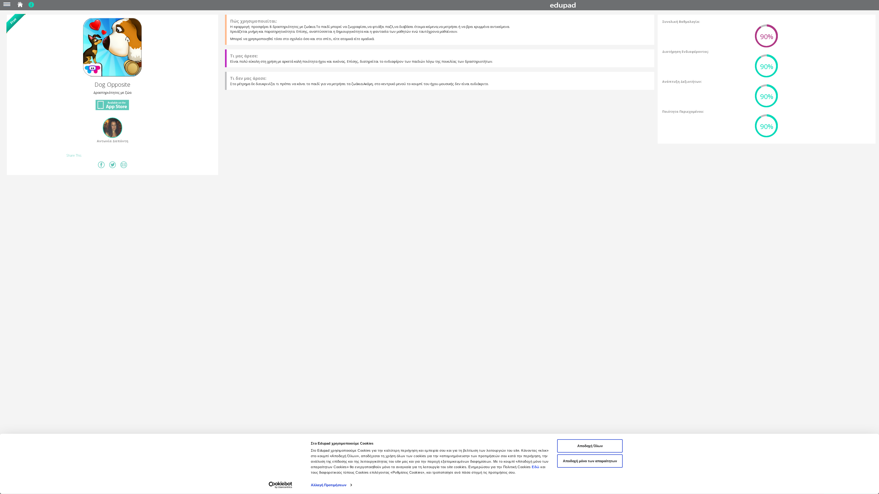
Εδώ (536, 467)
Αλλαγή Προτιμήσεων (328, 485)
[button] (112, 47)
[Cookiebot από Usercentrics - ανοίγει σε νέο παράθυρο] (280, 485)
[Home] (564, 5)
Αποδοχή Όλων (590, 446)
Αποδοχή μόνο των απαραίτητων (590, 461)
